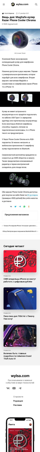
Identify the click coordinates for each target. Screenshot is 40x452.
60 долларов (32, 195)
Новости (7, 276)
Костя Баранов (9, 13)
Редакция (18, 401)
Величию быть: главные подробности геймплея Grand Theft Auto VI (17, 356)
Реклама (17, 405)
